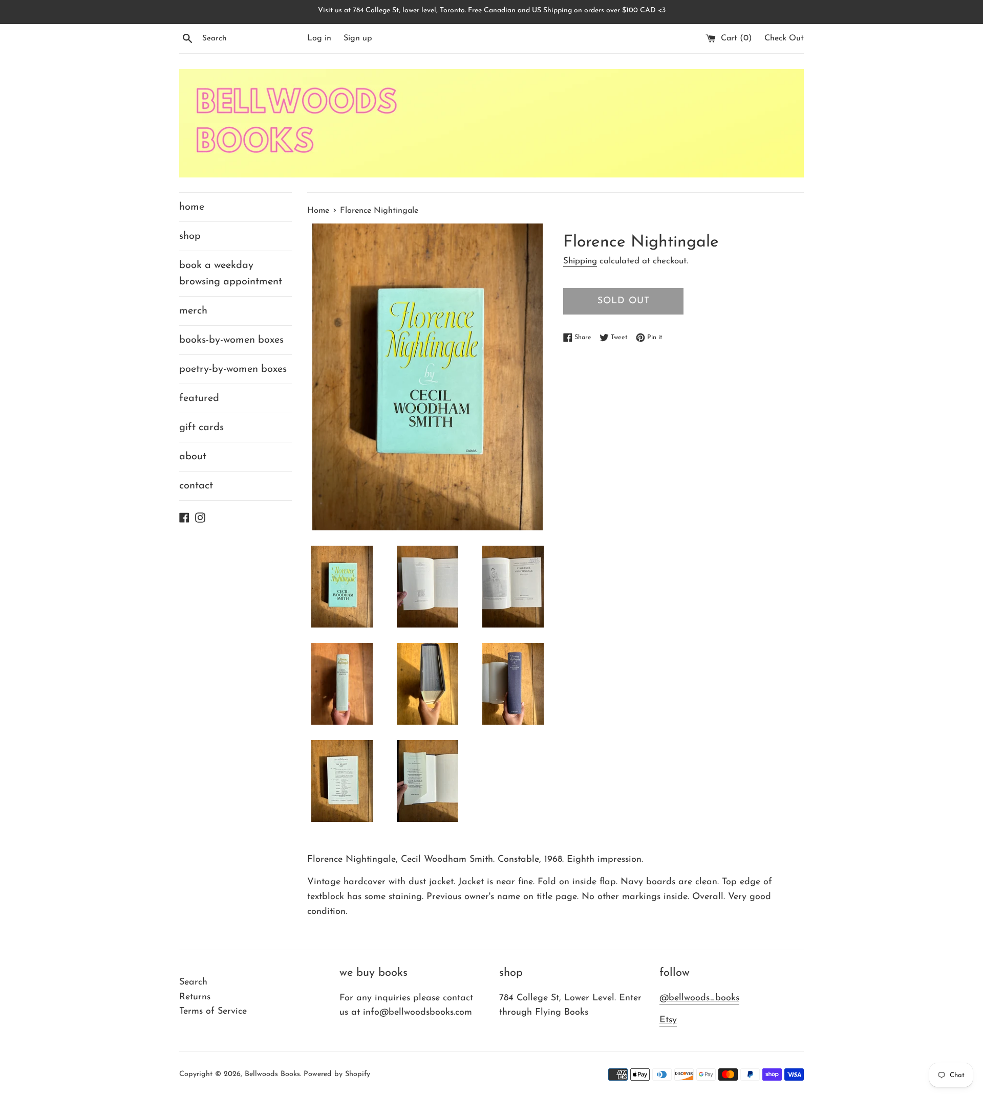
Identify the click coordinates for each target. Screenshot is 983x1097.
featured (199, 398)
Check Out (784, 38)
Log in (319, 38)
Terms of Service (213, 1011)
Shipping (580, 261)
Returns (194, 997)
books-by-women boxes (231, 340)
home (191, 207)
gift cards (201, 427)
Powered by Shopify (337, 1074)
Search (193, 982)
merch (193, 311)
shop (190, 236)
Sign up (358, 38)
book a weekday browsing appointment (230, 273)
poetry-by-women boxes (233, 369)
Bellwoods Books (272, 1074)
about (192, 457)
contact (196, 486)
